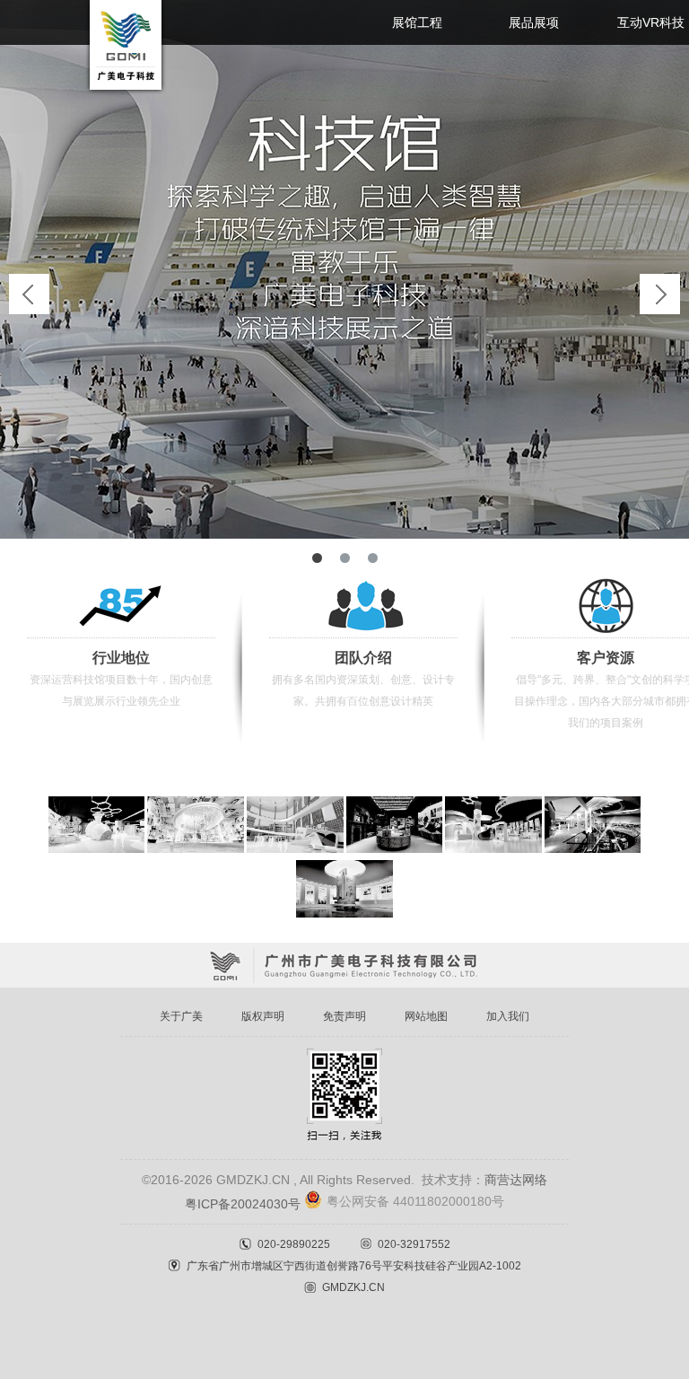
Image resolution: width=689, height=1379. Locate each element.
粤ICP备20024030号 (243, 1204)
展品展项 (534, 22)
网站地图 (426, 1016)
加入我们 (507, 1016)
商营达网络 (515, 1180)
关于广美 (181, 1016)
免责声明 (344, 1016)
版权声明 (262, 1016)
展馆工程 (417, 22)
